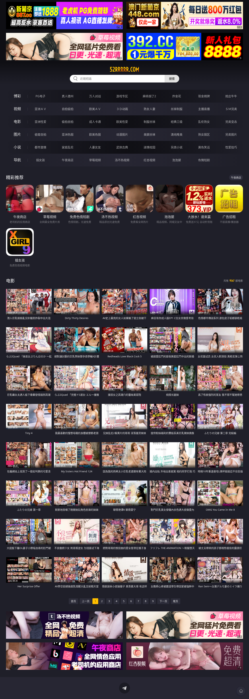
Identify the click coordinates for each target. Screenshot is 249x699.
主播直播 (204, 109)
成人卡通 (95, 122)
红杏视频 (149, 160)
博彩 (17, 96)
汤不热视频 (122, 160)
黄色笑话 (204, 147)
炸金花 (176, 96)
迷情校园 (149, 147)
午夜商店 (67, 160)
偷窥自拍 (40, 134)
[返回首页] (241, 691)
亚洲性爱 (40, 122)
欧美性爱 (122, 122)
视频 (17, 108)
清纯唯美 (176, 134)
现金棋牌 (204, 96)
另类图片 (231, 134)
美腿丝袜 (149, 134)
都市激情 (40, 147)
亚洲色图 (67, 134)
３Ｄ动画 (122, 109)
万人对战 (95, 96)
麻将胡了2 (149, 96)
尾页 (175, 601)
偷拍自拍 (67, 122)
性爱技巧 (231, 147)
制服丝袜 (149, 122)
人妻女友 (95, 147)
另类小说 (176, 147)
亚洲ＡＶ (40, 109)
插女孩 (40, 160)
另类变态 (231, 122)
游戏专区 (122, 96)
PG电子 (40, 96)
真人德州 (67, 96)
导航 (17, 160)
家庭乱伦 (67, 147)
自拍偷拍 (67, 109)
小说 (17, 147)
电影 (17, 121)
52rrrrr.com (124, 69)
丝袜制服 (176, 109)
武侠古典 (122, 147)
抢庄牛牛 (231, 96)
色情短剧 (204, 160)
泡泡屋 (176, 160)
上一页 (86, 601)
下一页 (163, 601)
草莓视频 (95, 160)
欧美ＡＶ (95, 109)
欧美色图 (95, 134)
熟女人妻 (149, 109)
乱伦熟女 (204, 122)
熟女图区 (204, 134)
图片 (17, 134)
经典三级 (176, 122)
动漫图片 (122, 134)
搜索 (172, 79)
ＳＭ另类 (231, 109)
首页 (73, 601)
